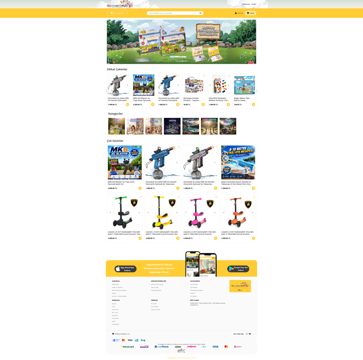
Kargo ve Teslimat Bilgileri (119, 296)
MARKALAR (116, 300)
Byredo (114, 304)
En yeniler (154, 304)
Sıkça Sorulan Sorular (157, 284)
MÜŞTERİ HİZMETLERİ (158, 281)
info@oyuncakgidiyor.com (122, 334)
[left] (107, 91)
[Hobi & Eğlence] (228, 126)
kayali (113, 321)
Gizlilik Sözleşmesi (117, 287)
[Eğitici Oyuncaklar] (153, 126)
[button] (250, 13)
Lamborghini (115, 324)
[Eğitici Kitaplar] (135, 126)
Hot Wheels (115, 318)
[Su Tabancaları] (116, 126)
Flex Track (115, 312)
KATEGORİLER (195, 281)
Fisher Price (115, 309)
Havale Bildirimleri (156, 290)
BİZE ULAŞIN (194, 300)
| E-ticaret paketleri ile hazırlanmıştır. (182, 358)
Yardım (253, 4)
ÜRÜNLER (154, 300)
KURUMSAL (116, 281)
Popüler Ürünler (155, 309)
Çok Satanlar (193, 287)
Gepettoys (115, 315)
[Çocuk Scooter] (209, 126)
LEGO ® (192, 293)
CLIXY (113, 306)
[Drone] (190, 126)
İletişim (114, 293)
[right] (256, 91)
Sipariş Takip (154, 287)
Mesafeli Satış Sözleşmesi (119, 290)
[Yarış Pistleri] (172, 126)
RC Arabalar (193, 296)
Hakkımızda (246, 4)
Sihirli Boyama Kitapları (196, 290)
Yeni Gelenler (194, 284)
